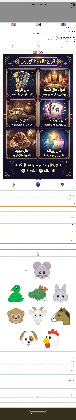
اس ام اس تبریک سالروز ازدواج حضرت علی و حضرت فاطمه (69, 200)
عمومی (72, 188)
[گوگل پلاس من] (34, 411)
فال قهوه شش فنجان (72, 217)
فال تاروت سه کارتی (72, 361)
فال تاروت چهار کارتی (72, 362)
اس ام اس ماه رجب (72, 196)
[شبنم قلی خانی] (13, 24)
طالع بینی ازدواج (70, 41)
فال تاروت (72, 4)
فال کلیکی (73, 237)
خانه (73, 2)
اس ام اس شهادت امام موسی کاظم (71, 199)
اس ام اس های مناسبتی (71, 6)
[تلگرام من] (44, 411)
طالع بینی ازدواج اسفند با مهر (70, 27)
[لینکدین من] (30, 411)
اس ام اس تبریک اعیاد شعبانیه (71, 195)
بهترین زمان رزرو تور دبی (72, 381)
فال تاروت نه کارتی (72, 366)
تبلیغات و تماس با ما (71, 8)
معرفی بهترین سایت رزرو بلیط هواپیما (71, 385)
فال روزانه (72, 5)
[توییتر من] (36, 411)
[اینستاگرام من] (40, 411)
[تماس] (38, 411)
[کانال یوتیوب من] (32, 411)
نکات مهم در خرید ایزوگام (72, 384)
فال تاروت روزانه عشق (72, 370)
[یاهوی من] (45, 411)
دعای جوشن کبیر (73, 231)
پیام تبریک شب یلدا (72, 395)
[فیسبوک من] (42, 411)
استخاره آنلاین (72, 7)
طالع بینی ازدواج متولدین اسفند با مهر (38, 4)
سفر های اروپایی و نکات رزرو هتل (71, 380)
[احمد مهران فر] (63, 24)
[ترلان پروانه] (38, 24)
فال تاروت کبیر (73, 357)
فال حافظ (72, 3)
